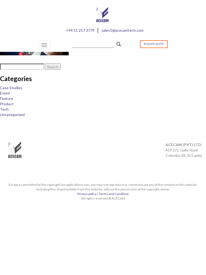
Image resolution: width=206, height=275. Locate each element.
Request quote (154, 43)
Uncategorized (12, 114)
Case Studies (11, 87)
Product (7, 104)
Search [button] (119, 45)
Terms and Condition (114, 194)
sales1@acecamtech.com (122, 30)
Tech (4, 109)
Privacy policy (87, 194)
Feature (6, 98)
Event (5, 93)
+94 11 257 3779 (80, 30)
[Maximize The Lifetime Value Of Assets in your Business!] (34, 52)
